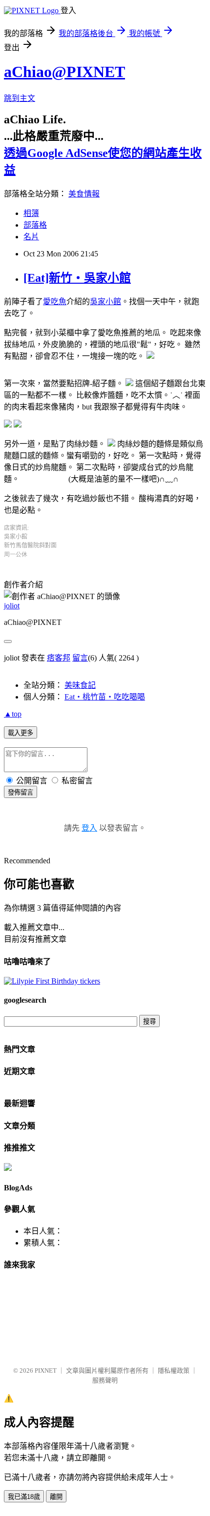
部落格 (35, 225)
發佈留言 (20, 792)
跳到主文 (19, 98)
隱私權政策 (173, 1370)
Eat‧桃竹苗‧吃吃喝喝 (104, 697)
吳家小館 (105, 301)
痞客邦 (58, 658)
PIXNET (46, 1370)
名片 (31, 237)
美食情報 (84, 194)
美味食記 (80, 685)
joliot (12, 606)
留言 (80, 658)
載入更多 (20, 733)
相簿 (31, 213)
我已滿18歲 (24, 1496)
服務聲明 (105, 1380)
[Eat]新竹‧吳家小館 (77, 278)
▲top (12, 714)
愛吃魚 (54, 301)
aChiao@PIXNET (64, 71)
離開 (56, 1496)
